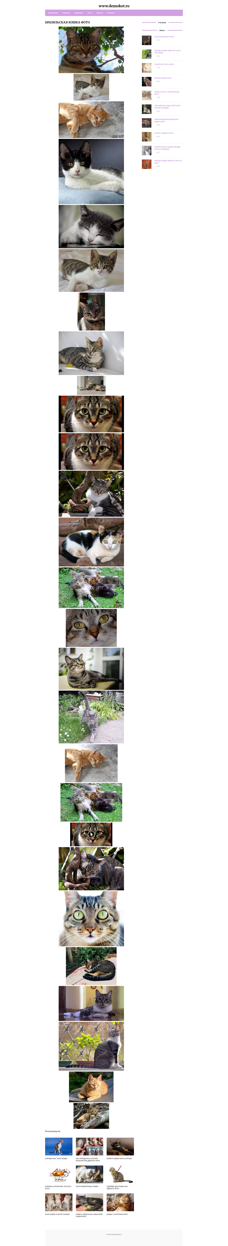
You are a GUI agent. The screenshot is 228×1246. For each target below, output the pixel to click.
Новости (66, 13)
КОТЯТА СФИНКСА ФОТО (163, 133)
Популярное (53, 13)
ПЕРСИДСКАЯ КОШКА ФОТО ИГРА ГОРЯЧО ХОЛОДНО (167, 106)
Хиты (90, 13)
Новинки (111, 13)
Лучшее (99, 13)
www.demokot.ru (114, 6)
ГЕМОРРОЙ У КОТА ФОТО (164, 64)
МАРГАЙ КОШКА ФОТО (163, 78)
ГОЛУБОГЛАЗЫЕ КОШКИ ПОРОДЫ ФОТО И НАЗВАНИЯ (167, 148)
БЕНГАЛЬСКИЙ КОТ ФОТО (164, 37)
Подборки (79, 13)
